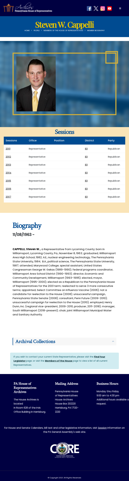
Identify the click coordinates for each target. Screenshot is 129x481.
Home (27, 30)
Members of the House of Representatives (63, 30)
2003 (8, 164)
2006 (8, 188)
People (37, 30)
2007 (8, 196)
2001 (8, 148)
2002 (8, 156)
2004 (8, 172)
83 (86, 148)
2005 (8, 180)
